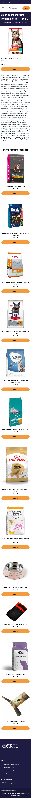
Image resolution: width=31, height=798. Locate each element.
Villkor (14, 793)
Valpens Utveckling (9, 770)
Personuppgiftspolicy (23, 793)
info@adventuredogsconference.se (9, 2)
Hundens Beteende (9, 767)
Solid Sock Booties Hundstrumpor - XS (15, 624)
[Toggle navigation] (3, 8)
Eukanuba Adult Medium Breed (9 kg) (15, 186)
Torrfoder (17, 58)
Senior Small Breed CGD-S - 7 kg (15, 674)
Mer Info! (15, 69)
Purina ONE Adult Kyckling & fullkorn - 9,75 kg (15, 429)
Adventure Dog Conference (11, 764)
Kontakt (9, 793)
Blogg (5, 773)
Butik (26, 8)
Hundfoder (11, 58)
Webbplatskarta (15, 795)
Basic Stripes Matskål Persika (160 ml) (15, 587)
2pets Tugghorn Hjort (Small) (15, 721)
